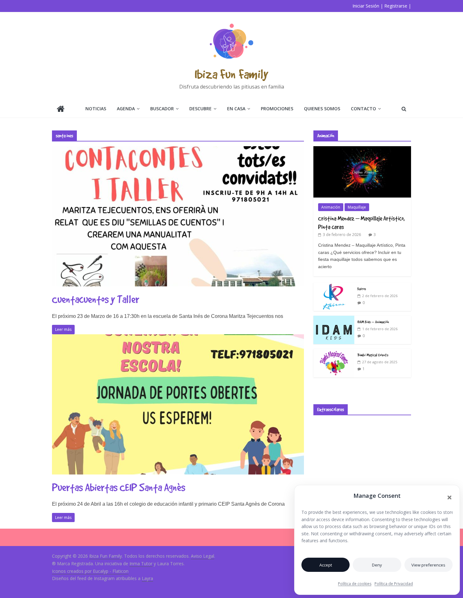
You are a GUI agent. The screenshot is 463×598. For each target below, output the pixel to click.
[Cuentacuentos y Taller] (178, 150)
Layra (147, 578)
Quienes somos (322, 109)
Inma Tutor (140, 563)
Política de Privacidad (393, 583)
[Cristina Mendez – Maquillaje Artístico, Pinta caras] (362, 149)
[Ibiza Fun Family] (60, 109)
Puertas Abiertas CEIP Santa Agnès (118, 487)
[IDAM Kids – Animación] (333, 319)
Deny (377, 565)
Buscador (162, 109)
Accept (325, 565)
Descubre (200, 109)
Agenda (126, 109)
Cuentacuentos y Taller (95, 299)
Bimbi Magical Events (372, 355)
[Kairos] (333, 286)
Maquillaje (357, 207)
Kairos (361, 288)
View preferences (428, 565)
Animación (330, 207)
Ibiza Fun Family (231, 73)
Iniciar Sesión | (367, 6)
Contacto (363, 109)
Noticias (95, 109)
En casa (236, 109)
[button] (449, 497)
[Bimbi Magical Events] (333, 352)
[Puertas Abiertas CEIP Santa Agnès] (178, 338)
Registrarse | (397, 6)
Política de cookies (354, 583)
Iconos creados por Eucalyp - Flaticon (90, 571)
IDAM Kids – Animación (373, 321)
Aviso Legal (202, 556)
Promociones (277, 109)
